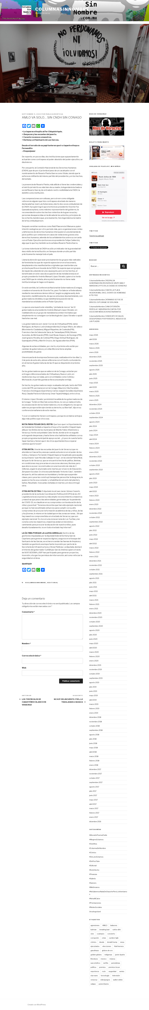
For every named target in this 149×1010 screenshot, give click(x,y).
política (93, 967)
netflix (105, 963)
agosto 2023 (94, 474)
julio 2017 (92, 791)
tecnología (105, 976)
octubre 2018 (94, 726)
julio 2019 (93, 687)
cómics (93, 942)
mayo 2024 (93, 435)
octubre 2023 (94, 465)
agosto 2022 (94, 526)
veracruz (94, 980)
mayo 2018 (93, 748)
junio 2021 (93, 587)
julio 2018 (93, 739)
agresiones (95, 925)
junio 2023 (93, 483)
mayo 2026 (93, 335)
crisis (104, 938)
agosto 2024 (94, 422)
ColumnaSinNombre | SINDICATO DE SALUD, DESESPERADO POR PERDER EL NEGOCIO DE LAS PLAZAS (107, 318)
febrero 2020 (94, 656)
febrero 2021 (94, 604)
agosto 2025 (94, 370)
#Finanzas (93, 874)
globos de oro (107, 950)
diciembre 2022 (95, 509)
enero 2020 (93, 661)
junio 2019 (93, 691)
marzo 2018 (93, 756)
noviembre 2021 (95, 565)
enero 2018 (93, 765)
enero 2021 (93, 609)
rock (104, 971)
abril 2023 (93, 491)
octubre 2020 (94, 622)
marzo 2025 (94, 391)
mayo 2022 (93, 539)
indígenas (108, 955)
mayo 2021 (93, 591)
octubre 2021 (94, 570)
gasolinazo (95, 950)
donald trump (112, 942)
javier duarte (120, 955)
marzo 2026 (94, 344)
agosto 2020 (94, 630)
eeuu (122, 942)
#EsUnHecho (94, 870)
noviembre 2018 (95, 722)
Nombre (26, 643)
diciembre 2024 (95, 404)
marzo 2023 (93, 496)
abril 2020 (93, 648)
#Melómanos (94, 887)
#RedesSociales (95, 907)
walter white (118, 980)
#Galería (92, 879)
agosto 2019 (94, 682)
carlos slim (116, 930)
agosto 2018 (94, 735)
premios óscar (114, 967)
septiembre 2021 (95, 574)
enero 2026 (93, 352)
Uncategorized (95, 912)
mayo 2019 (93, 695)
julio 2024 (93, 426)
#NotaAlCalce (94, 899)
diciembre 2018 (95, 717)
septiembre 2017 (95, 782)
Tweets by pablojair (96, 236)
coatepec (100, 934)
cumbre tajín (114, 938)
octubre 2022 (94, 517)
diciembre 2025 (95, 357)
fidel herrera (119, 946)
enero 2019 (93, 713)
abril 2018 (93, 752)
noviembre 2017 (95, 774)
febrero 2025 (94, 396)
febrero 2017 (94, 813)
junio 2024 (93, 430)
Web (24, 668)
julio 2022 (93, 530)
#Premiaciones (95, 903)
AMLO (104, 925)
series (121, 971)
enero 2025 (93, 400)
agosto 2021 (94, 578)
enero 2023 (93, 504)
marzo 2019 (93, 704)
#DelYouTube (94, 861)
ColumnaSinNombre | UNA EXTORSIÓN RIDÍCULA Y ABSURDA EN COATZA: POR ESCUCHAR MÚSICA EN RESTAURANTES (105, 309)
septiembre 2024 (96, 417)
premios (102, 967)
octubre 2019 (94, 674)
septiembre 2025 (96, 365)
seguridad (112, 971)
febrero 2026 (94, 348)
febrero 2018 (94, 761)
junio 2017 (93, 795)
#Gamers (92, 883)
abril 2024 (93, 439)
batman (94, 930)
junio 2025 (93, 378)
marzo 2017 (93, 808)
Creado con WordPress (37, 1005)
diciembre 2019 (95, 665)
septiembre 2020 (96, 626)
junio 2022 (93, 535)
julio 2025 (93, 374)
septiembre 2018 (96, 730)
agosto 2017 (94, 787)
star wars (94, 976)
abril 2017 (93, 804)
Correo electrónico (31, 656)
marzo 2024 (94, 444)
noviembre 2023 (95, 461)
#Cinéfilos (93, 844)
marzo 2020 (94, 652)
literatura (94, 959)
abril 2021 (93, 596)
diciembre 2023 (95, 457)
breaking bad (104, 930)
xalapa (93, 984)
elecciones (106, 946)
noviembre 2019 (95, 669)
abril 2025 (93, 387)
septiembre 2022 (96, 522)
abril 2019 (93, 700)
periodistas (115, 963)
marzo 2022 (93, 548)
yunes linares (104, 984)
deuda (101, 942)
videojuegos (105, 980)
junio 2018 (93, 743)
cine (92, 934)
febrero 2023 (94, 500)
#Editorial (52, 582)
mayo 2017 (93, 800)
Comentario (28, 612)
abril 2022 (93, 543)
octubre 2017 (94, 778)
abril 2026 (93, 339)
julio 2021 (92, 583)
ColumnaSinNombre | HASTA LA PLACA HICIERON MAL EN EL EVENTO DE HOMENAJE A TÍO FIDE (107, 292)
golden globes (96, 955)
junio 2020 (93, 639)
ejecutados (95, 946)
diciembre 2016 (95, 821)
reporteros (95, 971)
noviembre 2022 (95, 513)
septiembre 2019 (96, 678)
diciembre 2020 (95, 613)
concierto (111, 934)
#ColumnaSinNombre (35, 582)
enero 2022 (93, 557)
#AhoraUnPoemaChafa (98, 835)
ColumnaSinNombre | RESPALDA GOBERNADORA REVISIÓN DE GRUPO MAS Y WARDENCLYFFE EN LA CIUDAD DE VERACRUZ (108, 283)
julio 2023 (93, 478)
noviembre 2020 (95, 617)
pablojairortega (54, 114)
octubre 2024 (94, 413)
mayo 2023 (93, 487)
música (112, 959)
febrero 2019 (94, 708)
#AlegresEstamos (96, 840)
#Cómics (92, 853)
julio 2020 (93, 635)
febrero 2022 (94, 552)
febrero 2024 (94, 448)
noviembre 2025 (95, 361)
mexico (104, 959)
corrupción (95, 938)
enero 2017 (93, 817)
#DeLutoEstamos (96, 857)
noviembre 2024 (95, 409)
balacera (113, 925)
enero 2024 (93, 452)
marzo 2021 (93, 600)
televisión (116, 976)
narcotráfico (95, 963)
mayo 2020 (93, 643)
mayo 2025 (93, 383)
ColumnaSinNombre (62, 9)
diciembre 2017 (95, 769)
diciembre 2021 (95, 561)
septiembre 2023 (96, 470)
